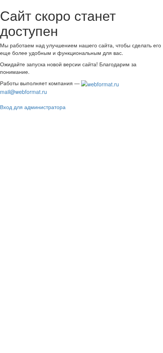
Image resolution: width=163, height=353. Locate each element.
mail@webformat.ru (23, 91)
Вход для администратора (33, 107)
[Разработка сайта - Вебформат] (100, 83)
